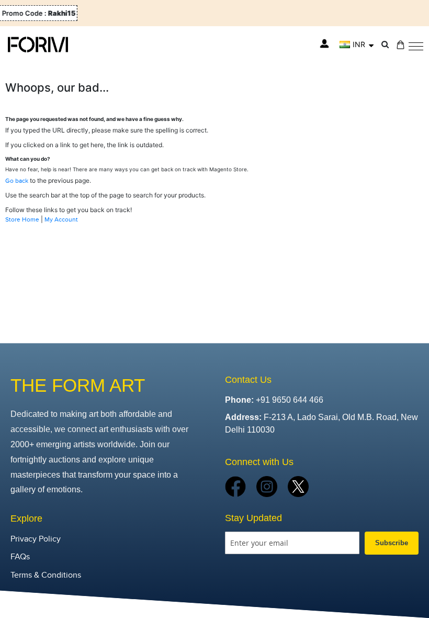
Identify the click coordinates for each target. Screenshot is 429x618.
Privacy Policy (35, 539)
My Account (61, 219)
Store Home (22, 219)
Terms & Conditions (45, 575)
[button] (357, 44)
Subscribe (391, 543)
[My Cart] (400, 45)
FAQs (20, 557)
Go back (16, 180)
